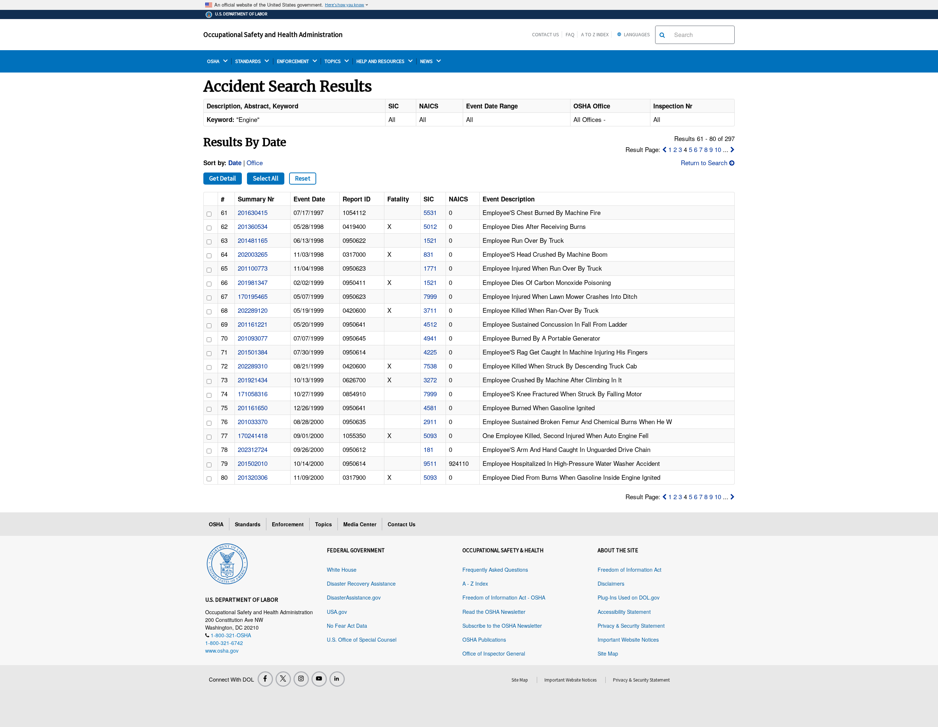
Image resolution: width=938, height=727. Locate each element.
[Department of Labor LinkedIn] (337, 679)
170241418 (252, 435)
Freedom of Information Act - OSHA (503, 597)
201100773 (252, 267)
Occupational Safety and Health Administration (273, 34)
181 (428, 449)
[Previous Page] (664, 149)
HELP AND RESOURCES (381, 61)
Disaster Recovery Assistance (361, 583)
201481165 (252, 240)
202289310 (252, 365)
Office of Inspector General (493, 653)
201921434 (252, 379)
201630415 (252, 212)
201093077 (252, 337)
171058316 (252, 393)
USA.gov (337, 611)
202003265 (252, 254)
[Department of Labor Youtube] (319, 679)
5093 (430, 435)
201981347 (252, 282)
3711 (430, 310)
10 (717, 149)
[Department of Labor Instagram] (301, 679)
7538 (430, 365)
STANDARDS (248, 61)
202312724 (252, 449)
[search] (662, 35)
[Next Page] (732, 149)
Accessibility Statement (624, 611)
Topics (323, 524)
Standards (248, 524)
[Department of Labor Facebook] (265, 679)
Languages (636, 34)
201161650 (252, 407)
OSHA (214, 61)
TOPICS (333, 61)
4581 (430, 407)
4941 (430, 337)
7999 (430, 296)
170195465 (252, 296)
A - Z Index (475, 583)
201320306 (252, 477)
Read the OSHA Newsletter (493, 611)
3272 (430, 379)
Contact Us (545, 34)
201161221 (252, 324)
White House (342, 569)
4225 (430, 351)
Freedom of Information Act (629, 569)
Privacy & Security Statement (631, 625)
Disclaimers (611, 583)
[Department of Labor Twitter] (283, 679)
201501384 (252, 351)
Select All (265, 178)
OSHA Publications (484, 639)
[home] (227, 562)
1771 (430, 267)
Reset (302, 178)
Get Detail (222, 178)
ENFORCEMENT (293, 61)
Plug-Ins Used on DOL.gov (629, 597)
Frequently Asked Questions (495, 569)
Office (255, 162)
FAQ (570, 34)
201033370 (252, 421)
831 (428, 254)
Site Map (608, 653)
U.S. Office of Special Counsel (361, 639)
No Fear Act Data (347, 625)
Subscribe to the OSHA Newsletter (502, 625)
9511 (430, 463)
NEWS (427, 61)
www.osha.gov (222, 650)
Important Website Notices (628, 639)
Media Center (359, 524)
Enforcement (288, 524)
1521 (430, 240)
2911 (430, 421)
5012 (430, 226)
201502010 (252, 463)
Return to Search (705, 162)
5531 (430, 212)
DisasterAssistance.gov (354, 597)
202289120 (252, 310)
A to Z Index (595, 34)
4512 (430, 324)
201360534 (252, 226)
